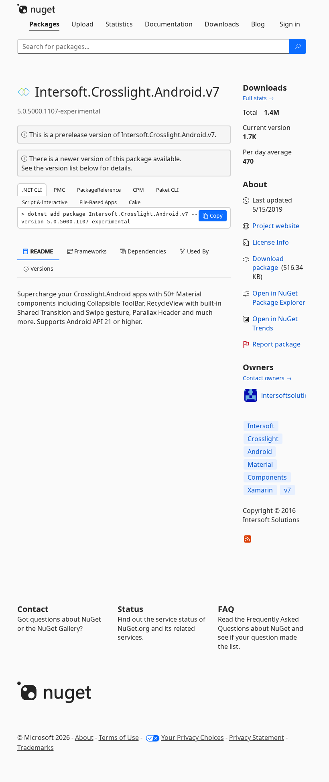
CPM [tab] (138, 189)
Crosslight (263, 438)
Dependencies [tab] (146, 251)
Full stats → (258, 98)
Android (260, 451)
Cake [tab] (134, 202)
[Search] (297, 46)
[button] (213, 215)
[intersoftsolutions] (251, 395)
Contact (33, 609)
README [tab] (41, 251)
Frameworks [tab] (90, 251)
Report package (276, 344)
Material (260, 464)
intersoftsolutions (288, 395)
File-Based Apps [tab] (98, 202)
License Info (270, 242)
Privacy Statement (256, 737)
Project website (275, 225)
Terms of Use (119, 737)
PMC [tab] (59, 189)
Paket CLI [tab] (167, 189)
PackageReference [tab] (99, 189)
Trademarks (35, 747)
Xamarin (260, 490)
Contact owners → (267, 378)
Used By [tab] (197, 251)
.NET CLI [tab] (32, 189)
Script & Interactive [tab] (44, 202)
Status (130, 609)
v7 (287, 490)
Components (267, 477)
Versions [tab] (41, 268)
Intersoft (261, 425)
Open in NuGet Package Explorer (278, 298)
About (84, 737)
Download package (268, 263)
